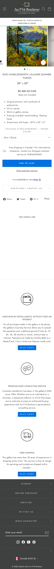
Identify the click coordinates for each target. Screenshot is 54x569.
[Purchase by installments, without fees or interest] (27, 299)
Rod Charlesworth (15, 75)
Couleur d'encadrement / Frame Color (27, 130)
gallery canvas (21, 112)
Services (26, 502)
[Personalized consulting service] (27, 368)
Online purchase (26, 493)
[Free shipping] (27, 435)
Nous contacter (26, 521)
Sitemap (26, 484)
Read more (27, 347)
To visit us (26, 512)
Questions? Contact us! (27, 188)
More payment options (26, 170)
